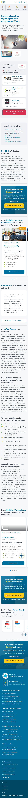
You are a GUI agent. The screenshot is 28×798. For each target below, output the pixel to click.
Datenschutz (5, 789)
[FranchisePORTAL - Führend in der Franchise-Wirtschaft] (3, 2)
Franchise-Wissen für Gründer (9, 714)
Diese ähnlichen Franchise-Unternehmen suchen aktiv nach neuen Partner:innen (14, 133)
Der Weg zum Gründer (7, 711)
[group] (6, 626)
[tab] (6, 53)
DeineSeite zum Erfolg (11, 246)
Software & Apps (15, 242)
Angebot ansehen (13, 272)
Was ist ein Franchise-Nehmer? (9, 734)
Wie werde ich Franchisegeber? (9, 747)
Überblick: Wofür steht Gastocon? (13, 129)
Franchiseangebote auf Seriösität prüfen (12, 701)
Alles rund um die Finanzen (9, 719)
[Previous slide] (22, 634)
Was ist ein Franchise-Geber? (9, 732)
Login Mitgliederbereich (8, 754)
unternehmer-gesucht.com (8, 771)
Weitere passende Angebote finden (14, 112)
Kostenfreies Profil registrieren (9, 752)
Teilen (24, 33)
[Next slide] (25, 634)
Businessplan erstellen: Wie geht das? (11, 739)
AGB (3, 792)
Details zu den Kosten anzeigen (13, 320)
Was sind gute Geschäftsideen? (10, 729)
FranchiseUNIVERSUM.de (8, 774)
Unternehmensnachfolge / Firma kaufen (12, 737)
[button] (19, 2)
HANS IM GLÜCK (8, 537)
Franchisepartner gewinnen (9, 749)
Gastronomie (5, 533)
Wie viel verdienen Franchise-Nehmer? (11, 704)
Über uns (4, 782)
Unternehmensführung (7, 716)
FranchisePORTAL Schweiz (8, 768)
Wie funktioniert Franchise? (9, 693)
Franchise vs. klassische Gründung (10, 696)
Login (24, 2)
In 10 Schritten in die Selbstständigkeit (11, 699)
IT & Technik (7, 242)
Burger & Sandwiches (15, 533)
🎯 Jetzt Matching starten (14, 205)
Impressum (5, 786)
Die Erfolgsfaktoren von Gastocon (13, 141)
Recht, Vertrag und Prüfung (9, 721)
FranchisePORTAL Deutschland (10, 764)
